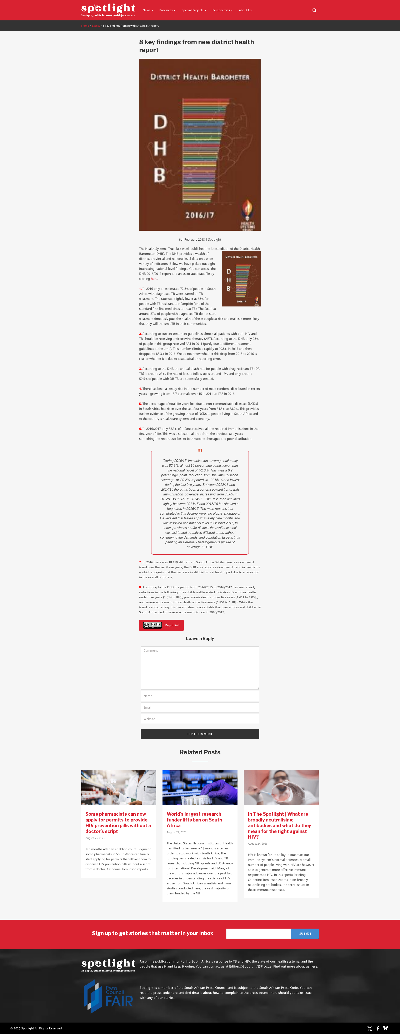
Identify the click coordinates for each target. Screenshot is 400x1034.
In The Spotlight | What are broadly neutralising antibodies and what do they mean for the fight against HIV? (279, 825)
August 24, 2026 (176, 832)
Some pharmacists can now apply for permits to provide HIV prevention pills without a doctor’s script (118, 822)
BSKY (385, 1028)
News (146, 10)
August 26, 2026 (95, 838)
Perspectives (221, 10)
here (154, 278)
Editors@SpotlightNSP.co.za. (250, 966)
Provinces (166, 10)
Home (85, 26)
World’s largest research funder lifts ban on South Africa (194, 819)
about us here (306, 966)
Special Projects (193, 10)
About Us (245, 10)
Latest (96, 26)
